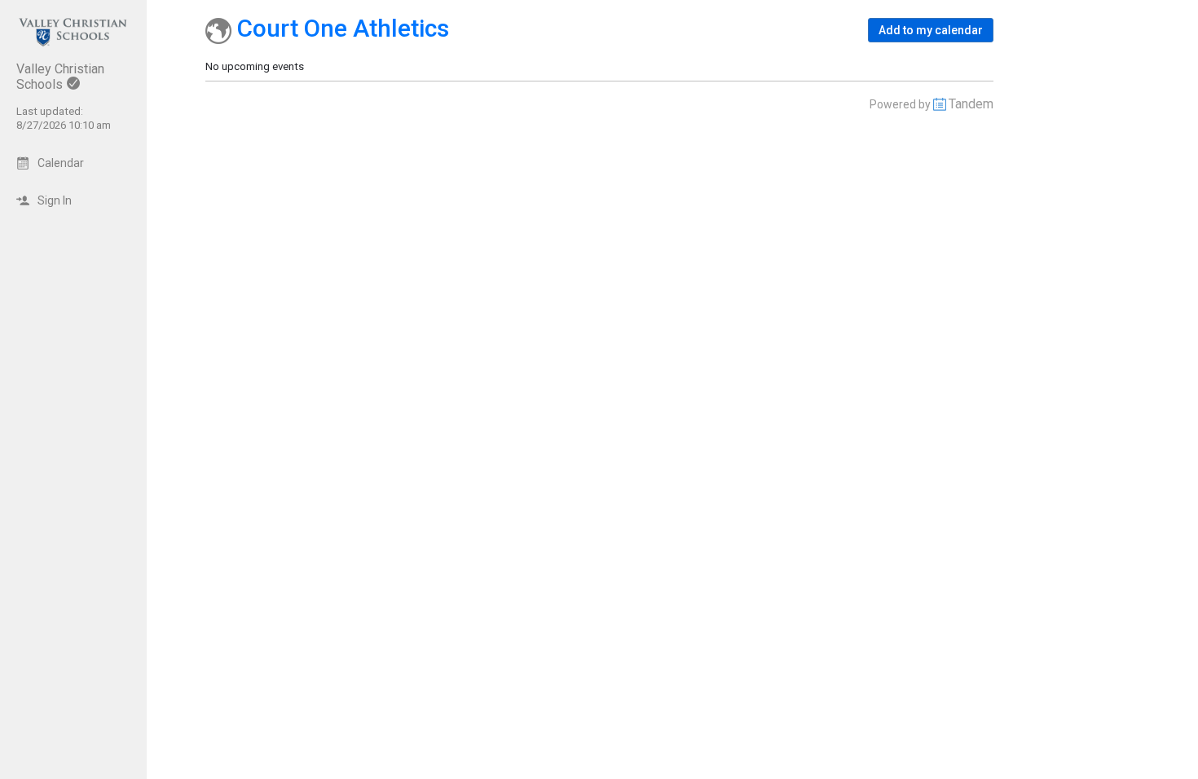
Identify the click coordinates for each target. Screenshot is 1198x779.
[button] (931, 30)
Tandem (971, 104)
